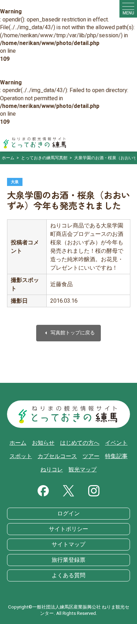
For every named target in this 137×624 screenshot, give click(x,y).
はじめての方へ (79, 443)
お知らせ (43, 443)
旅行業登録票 (68, 560)
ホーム (17, 443)
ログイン (68, 513)
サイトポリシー (68, 529)
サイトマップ (68, 544)
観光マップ (82, 469)
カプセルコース (57, 456)
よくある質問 (68, 575)
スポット (20, 456)
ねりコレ (51, 469)
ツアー (91, 456)
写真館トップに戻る (68, 333)
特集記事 (116, 456)
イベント (116, 443)
